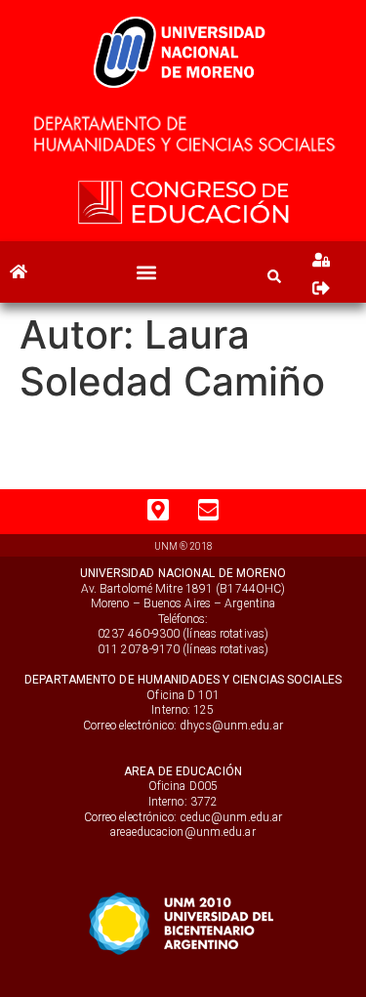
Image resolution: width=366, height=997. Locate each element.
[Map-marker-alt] (158, 509)
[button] (147, 272)
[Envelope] (209, 509)
